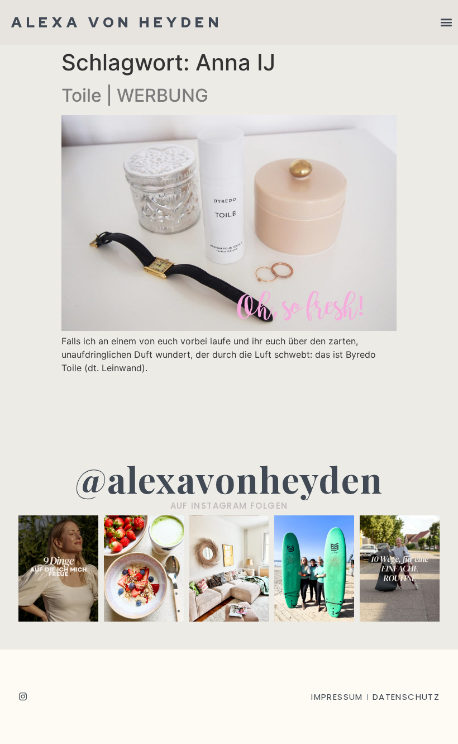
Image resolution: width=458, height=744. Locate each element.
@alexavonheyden (229, 479)
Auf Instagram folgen (229, 505)
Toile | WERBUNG (134, 95)
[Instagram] (22, 696)
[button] (446, 22)
